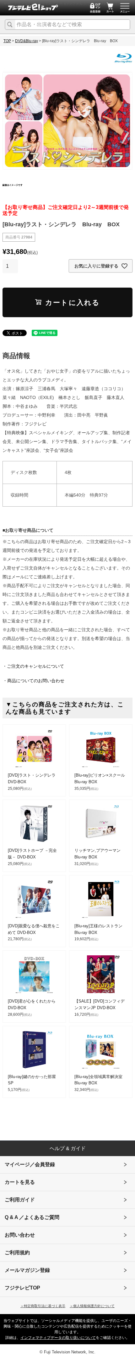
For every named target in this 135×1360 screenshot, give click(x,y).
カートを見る (20, 1182)
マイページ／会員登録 (30, 1164)
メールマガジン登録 (27, 1270)
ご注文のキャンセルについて (35, 666)
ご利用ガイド (20, 1199)
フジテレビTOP (22, 1287)
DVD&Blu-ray (26, 41)
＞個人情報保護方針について (92, 1306)
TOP (7, 41)
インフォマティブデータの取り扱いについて (58, 1337)
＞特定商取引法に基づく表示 (42, 1306)
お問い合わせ (20, 1235)
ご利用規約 (17, 1252)
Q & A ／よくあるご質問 (32, 1217)
